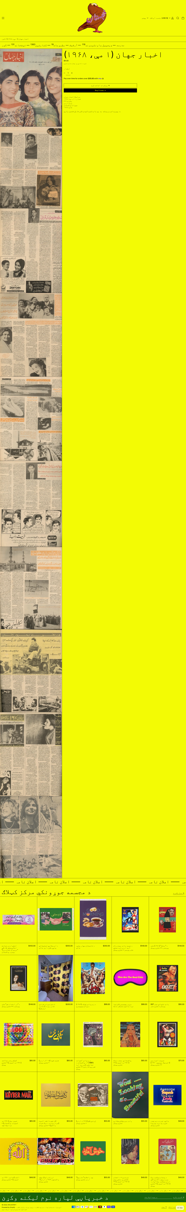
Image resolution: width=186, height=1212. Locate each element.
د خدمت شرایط (51, 1207)
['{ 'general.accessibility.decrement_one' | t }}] (64, 73)
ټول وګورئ (177, 893)
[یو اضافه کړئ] (71, 73)
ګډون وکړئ (177, 1197)
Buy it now (99, 90)
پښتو (144, 18)
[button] (177, 18)
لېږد (84, 63)
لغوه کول (24, 1209)
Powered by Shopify (8, 1207)
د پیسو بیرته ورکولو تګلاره (25, 1207)
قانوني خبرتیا (15, 1209)
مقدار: (67, 69)
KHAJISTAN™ (12, 1205)
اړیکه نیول (5, 1209)
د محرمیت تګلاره (40, 1207)
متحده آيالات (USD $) (159, 18)
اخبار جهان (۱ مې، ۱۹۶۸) (18, 39)
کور (3, 39)
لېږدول (58, 1207)
